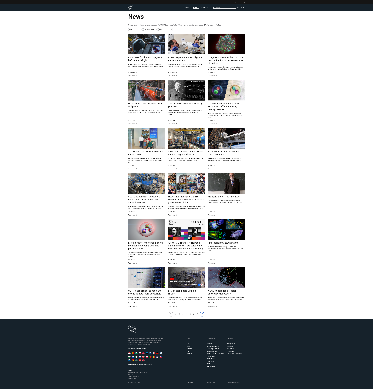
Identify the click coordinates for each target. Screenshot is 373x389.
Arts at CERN (211, 366)
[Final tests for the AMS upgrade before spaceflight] (146, 55)
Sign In (236, 2)
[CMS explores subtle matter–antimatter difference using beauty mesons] (226, 102)
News (188, 346)
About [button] (187, 7)
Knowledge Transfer (213, 349)
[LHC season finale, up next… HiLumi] (186, 287)
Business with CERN (213, 346)
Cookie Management (233, 382)
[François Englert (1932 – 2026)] (226, 194)
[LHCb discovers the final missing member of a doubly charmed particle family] (146, 241)
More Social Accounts (234, 354)
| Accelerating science (136, 2)
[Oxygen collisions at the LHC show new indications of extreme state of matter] (226, 55)
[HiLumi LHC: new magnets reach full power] (146, 102)
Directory (242, 2)
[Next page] (202, 314)
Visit (188, 351)
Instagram (230, 343)
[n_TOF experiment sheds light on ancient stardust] (186, 55)
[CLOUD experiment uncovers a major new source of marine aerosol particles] (146, 194)
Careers (209, 343)
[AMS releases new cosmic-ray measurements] (226, 149)
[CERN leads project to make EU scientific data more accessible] (146, 287)
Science (203, 7)
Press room (210, 361)
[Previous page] (171, 314)
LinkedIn (229, 346)
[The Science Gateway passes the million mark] (146, 149)
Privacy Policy (211, 382)
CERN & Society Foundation (215, 354)
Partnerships (211, 356)
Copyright (190, 382)
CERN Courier (211, 364)
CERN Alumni (211, 359)
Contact (189, 354)
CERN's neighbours (212, 351)
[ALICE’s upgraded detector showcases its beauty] (226, 287)
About (188, 343)
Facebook (230, 351)
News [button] (195, 7)
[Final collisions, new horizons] (226, 241)
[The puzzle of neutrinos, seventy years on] (186, 102)
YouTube (230, 349)
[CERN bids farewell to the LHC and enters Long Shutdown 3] (186, 149)
